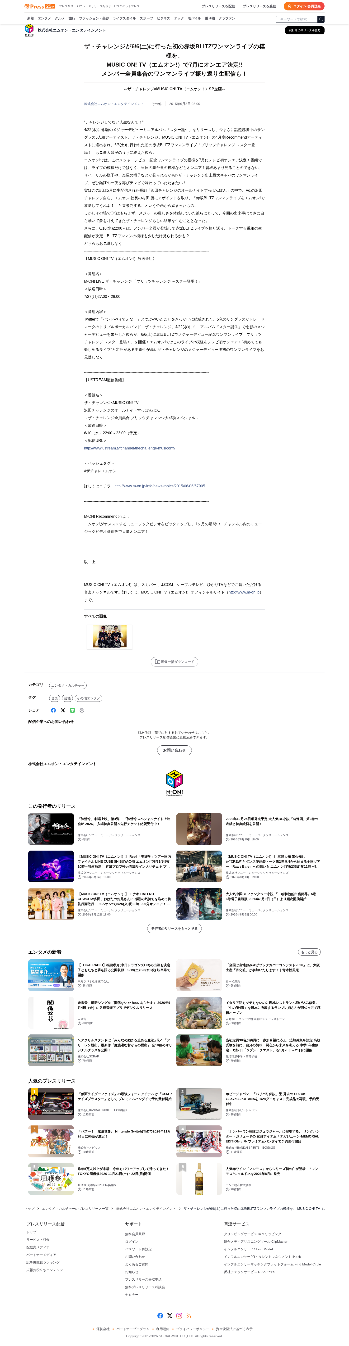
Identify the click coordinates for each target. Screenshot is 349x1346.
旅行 (72, 18)
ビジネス (163, 18)
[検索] (321, 19)
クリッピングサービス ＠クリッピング (252, 1234)
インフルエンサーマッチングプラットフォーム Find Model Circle (272, 1264)
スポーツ (146, 18)
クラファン (227, 18)
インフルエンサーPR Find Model (248, 1249)
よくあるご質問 (136, 1264)
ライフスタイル (124, 18)
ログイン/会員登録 (307, 6)
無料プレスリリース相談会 (145, 1287)
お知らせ (131, 1272)
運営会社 (103, 1329)
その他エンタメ (88, 698)
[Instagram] (179, 1316)
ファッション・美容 (94, 18)
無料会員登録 (135, 1234)
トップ (29, 1208)
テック (179, 18)
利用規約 (163, 1329)
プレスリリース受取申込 (143, 1279)
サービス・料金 (38, 1240)
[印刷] (82, 710)
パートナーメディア (41, 1255)
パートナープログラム (133, 1329)
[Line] (72, 710)
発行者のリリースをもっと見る (174, 928)
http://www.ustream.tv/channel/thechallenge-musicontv (129, 448)
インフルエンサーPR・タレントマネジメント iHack (262, 1257)
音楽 (54, 698)
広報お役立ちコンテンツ (44, 1270)
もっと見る (309, 952)
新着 (30, 18)
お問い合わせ (174, 750)
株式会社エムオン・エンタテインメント (114, 104)
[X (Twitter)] (63, 710)
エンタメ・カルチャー (68, 685)
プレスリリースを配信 (218, 6)
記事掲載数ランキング (43, 1262)
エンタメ (44, 18)
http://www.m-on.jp (244, 592)
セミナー (131, 1294)
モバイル (194, 18)
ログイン (131, 1241)
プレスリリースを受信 (259, 6)
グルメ (60, 18)
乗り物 (210, 18)
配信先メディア (38, 1247)
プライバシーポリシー (192, 1329)
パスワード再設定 (138, 1249)
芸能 (67, 698)
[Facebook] (53, 710)
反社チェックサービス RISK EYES (249, 1272)
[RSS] (189, 1316)
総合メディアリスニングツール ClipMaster (256, 1241)
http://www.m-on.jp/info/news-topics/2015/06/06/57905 (159, 486)
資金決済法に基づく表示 (234, 1329)
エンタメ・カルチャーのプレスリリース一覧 (75, 1208)
